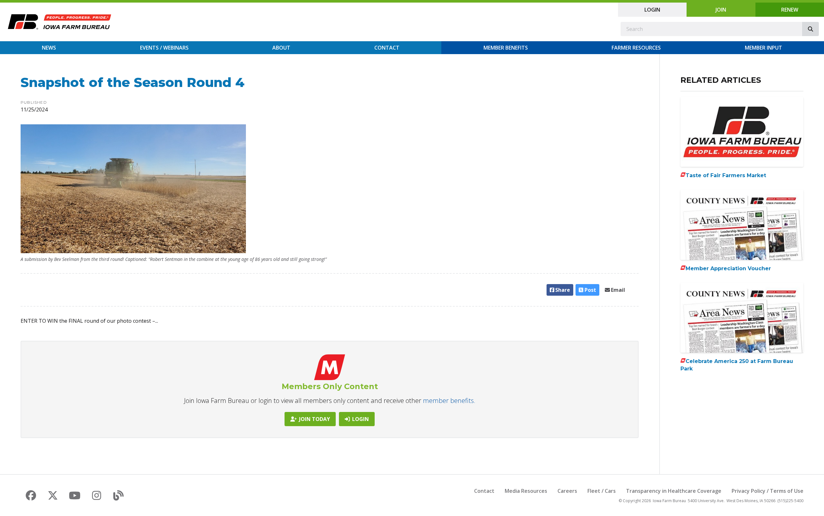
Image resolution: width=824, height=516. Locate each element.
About (281, 47)
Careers (567, 490)
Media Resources (526, 490)
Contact (386, 47)
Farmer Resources (636, 47)
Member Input (763, 47)
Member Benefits (505, 47)
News (49, 47)
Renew (789, 9)
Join (721, 9)
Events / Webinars (164, 47)
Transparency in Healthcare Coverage (673, 490)
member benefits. (449, 400)
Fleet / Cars (601, 490)
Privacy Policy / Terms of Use (767, 490)
